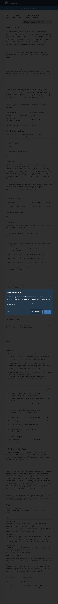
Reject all (9, 311)
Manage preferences (36, 311)
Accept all (47, 311)
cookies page (12, 304)
